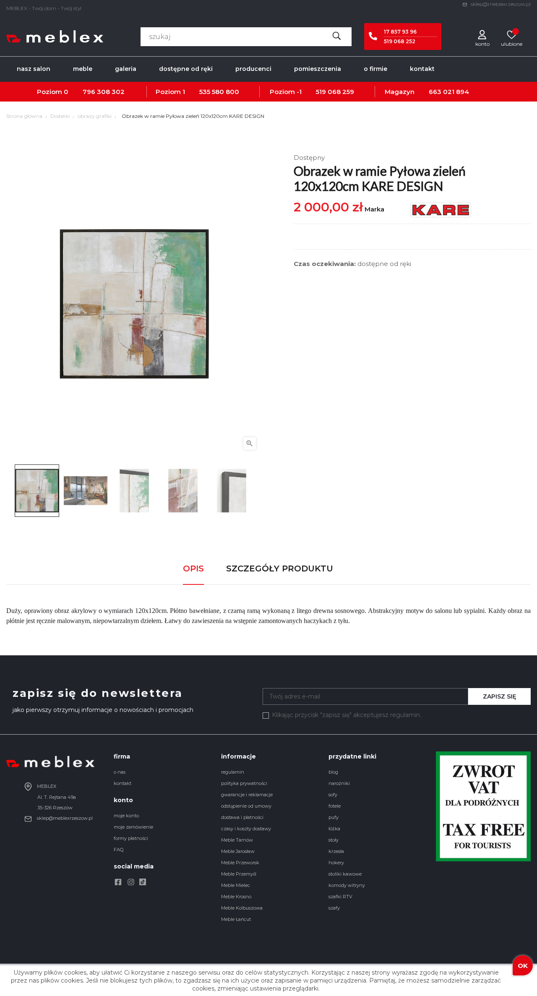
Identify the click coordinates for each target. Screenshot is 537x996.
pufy (333, 817)
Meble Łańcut (236, 919)
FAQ (118, 850)
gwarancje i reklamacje (247, 795)
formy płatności (131, 838)
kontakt (122, 783)
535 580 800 (219, 92)
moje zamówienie (133, 827)
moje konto (126, 816)
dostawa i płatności (242, 817)
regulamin (232, 772)
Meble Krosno (236, 897)
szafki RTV (340, 897)
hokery (336, 863)
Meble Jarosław (238, 851)
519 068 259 (335, 92)
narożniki (339, 783)
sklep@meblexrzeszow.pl (500, 4)
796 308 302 (104, 92)
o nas (119, 772)
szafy (334, 908)
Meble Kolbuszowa (242, 908)
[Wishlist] (512, 34)
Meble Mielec (235, 885)
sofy (332, 795)
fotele (334, 806)
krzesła (336, 851)
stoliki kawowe (345, 874)
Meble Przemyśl (238, 874)
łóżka (334, 829)
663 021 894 (449, 92)
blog (333, 772)
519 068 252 (399, 41)
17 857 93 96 (400, 32)
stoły (333, 840)
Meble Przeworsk (240, 863)
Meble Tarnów (237, 840)
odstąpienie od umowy (246, 806)
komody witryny (346, 885)
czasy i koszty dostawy (246, 829)
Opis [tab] (193, 568)
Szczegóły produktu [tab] (279, 568)
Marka (374, 209)
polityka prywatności (244, 783)
